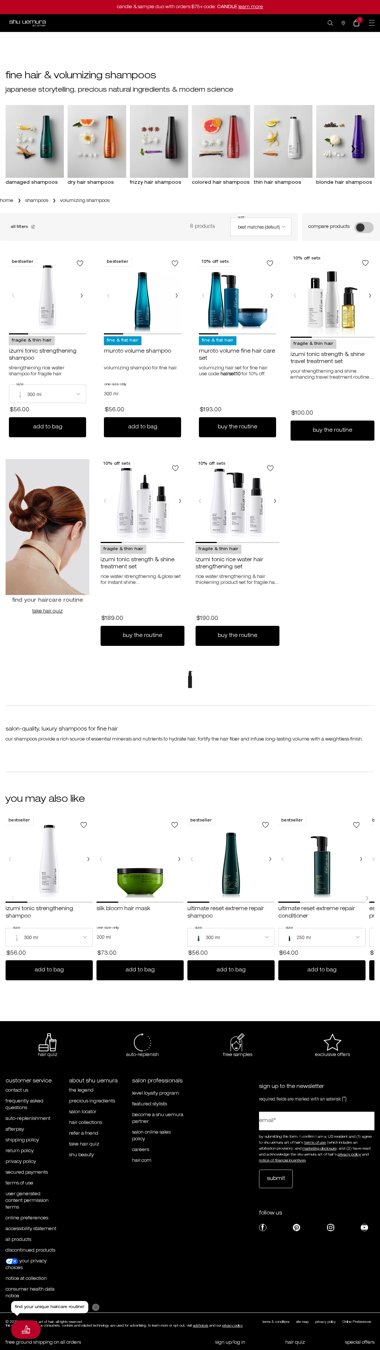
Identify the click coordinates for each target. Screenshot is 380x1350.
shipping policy (22, 1140)
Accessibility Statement (31, 1229)
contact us (17, 1090)
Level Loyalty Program (155, 1093)
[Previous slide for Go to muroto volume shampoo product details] (108, 295)
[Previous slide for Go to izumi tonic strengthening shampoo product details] (13, 295)
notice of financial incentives (282, 1161)
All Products (18, 1240)
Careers (140, 1150)
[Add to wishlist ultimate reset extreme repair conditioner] (356, 825)
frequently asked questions (24, 1104)
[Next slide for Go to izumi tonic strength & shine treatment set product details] (180, 501)
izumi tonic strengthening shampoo (42, 355)
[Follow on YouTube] (364, 1227)
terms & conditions (275, 1322)
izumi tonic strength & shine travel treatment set (327, 358)
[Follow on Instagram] (330, 1227)
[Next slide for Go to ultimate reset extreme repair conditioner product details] (361, 859)
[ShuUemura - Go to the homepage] (27, 23)
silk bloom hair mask (123, 909)
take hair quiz (47, 611)
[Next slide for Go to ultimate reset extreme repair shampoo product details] (270, 859)
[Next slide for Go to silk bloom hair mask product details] (179, 859)
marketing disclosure (319, 1149)
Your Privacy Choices (26, 1264)
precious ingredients (92, 1101)
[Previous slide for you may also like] (13, 897)
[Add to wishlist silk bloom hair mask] (174, 825)
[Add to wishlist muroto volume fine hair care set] (270, 263)
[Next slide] (352, 148)
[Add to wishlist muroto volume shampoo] (175, 263)
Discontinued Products (30, 1250)
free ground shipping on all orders (43, 1342)
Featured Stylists (149, 1104)
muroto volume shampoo (137, 351)
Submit (276, 1178)
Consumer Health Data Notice (30, 1292)
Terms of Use (19, 1183)
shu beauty (81, 1155)
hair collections (85, 1123)
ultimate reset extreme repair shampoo (225, 912)
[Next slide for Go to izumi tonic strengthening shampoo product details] (81, 295)
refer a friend (83, 1133)
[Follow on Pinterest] (296, 1227)
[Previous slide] (27, 148)
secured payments (27, 1172)
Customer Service (29, 1081)
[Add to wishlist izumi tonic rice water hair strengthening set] (270, 468)
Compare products (329, 227)
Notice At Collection (26, 1279)
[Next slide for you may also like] (367, 897)
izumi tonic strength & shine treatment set (137, 564)
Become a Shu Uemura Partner (157, 1118)
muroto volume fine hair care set (237, 355)
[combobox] (260, 227)
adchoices (200, 1326)
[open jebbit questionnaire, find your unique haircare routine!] (26, 1329)
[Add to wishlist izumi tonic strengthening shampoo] (80, 263)
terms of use (315, 1143)
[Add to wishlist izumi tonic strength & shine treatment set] (175, 468)
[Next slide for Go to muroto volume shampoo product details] (176, 295)
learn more (250, 7)
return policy (20, 1151)
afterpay (15, 1129)
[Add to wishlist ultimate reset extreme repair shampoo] (265, 825)
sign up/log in (230, 1342)
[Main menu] (371, 23)
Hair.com (141, 1160)
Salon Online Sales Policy (151, 1135)
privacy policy (21, 1162)
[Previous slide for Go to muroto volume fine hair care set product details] (203, 295)
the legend (81, 1090)
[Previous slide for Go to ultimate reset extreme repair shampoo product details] (191, 859)
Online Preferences (27, 1218)
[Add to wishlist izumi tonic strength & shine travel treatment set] (365, 263)
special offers (359, 1342)
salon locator (82, 1112)
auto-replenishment (28, 1119)
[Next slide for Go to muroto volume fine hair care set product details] (271, 295)
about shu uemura (93, 1081)
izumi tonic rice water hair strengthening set (229, 564)
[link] (356, 23)
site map (302, 1322)
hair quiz (295, 1342)
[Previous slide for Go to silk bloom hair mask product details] (100, 859)
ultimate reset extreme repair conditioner (316, 912)
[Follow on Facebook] (262, 1227)
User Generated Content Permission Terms (27, 1201)
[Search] (330, 23)
